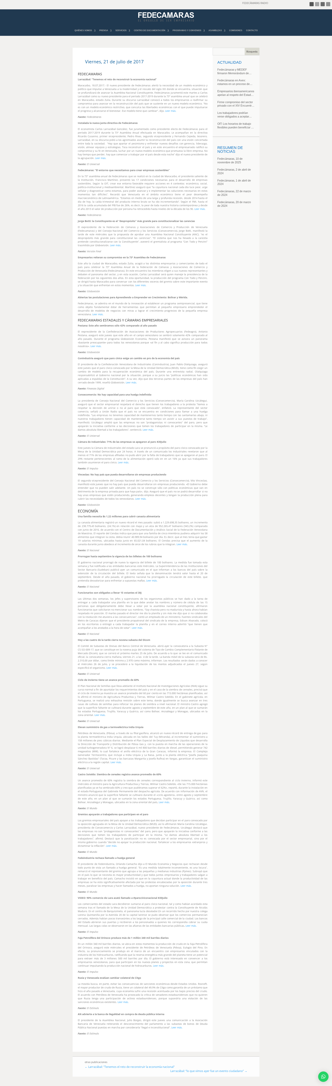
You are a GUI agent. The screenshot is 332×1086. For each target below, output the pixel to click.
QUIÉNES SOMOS (83, 30)
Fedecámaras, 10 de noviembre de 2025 (230, 160)
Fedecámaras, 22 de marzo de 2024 (234, 193)
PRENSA (103, 30)
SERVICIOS (121, 30)
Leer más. (170, 110)
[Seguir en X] (317, 4)
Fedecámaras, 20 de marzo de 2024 (234, 204)
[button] (323, 1076)
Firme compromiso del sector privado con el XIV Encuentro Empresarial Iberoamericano (235, 104)
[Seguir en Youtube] (328, 4)
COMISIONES (235, 30)
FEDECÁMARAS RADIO (255, 3)
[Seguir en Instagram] (323, 4)
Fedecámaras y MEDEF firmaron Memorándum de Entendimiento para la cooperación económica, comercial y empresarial (233, 71)
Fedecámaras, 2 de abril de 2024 (234, 171)
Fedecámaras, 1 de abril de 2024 (234, 182)
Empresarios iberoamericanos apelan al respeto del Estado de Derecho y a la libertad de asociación (235, 93)
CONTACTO (252, 30)
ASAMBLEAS (215, 30)
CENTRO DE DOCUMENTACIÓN (149, 30)
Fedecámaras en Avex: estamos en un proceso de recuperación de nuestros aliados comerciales (233, 82)
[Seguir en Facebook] (312, 4)
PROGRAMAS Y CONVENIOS (187, 30)
